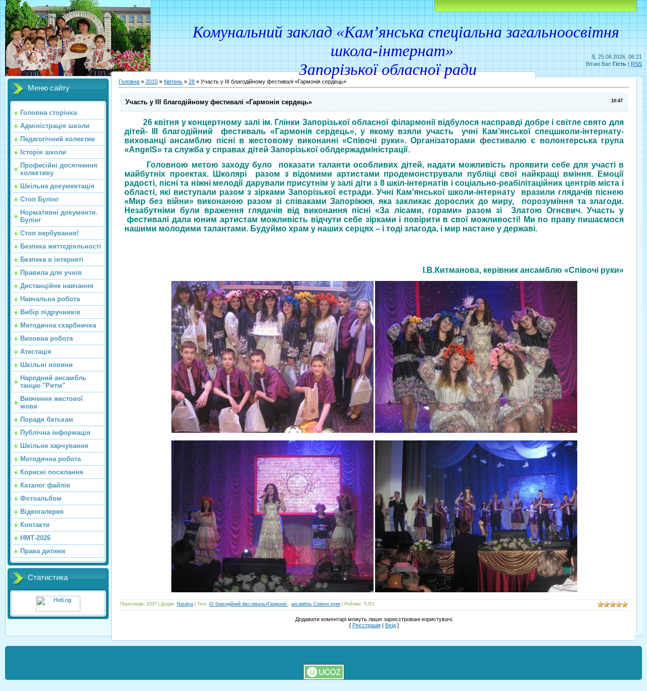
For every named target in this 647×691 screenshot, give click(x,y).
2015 (152, 81)
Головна (129, 81)
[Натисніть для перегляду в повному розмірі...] (272, 430)
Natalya (185, 603)
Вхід (390, 625)
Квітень (173, 81)
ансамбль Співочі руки (315, 603)
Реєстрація (366, 625)
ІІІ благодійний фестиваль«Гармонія (248, 603)
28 (192, 81)
